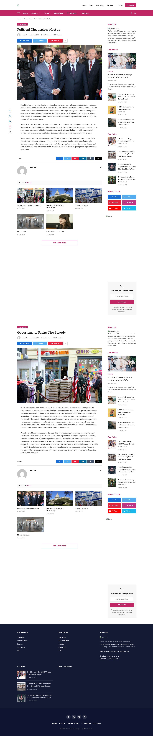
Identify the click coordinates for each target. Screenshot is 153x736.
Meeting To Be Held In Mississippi (55, 206)
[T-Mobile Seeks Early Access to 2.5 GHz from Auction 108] (112, 180)
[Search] (131, 13)
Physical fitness (23, 232)
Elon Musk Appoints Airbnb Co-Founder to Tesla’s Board (126, 96)
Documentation (22, 641)
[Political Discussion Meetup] (59, 72)
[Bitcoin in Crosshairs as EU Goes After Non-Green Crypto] (112, 122)
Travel (46, 13)
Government (22, 24)
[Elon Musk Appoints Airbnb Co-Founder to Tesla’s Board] (112, 97)
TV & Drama (71, 13)
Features (34, 13)
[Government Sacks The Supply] (30, 195)
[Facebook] (10, 110)
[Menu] (18, 13)
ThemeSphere (88, 729)
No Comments (47, 35)
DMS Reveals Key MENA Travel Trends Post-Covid (126, 141)
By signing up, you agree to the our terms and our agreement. (122, 310)
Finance (110, 71)
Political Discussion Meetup (28, 508)
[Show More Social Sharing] (65, 41)
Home (25, 13)
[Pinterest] (10, 126)
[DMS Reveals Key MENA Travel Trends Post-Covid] (112, 141)
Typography (59, 13)
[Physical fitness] (30, 221)
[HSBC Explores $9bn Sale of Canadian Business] (112, 110)
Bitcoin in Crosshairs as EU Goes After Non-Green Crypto (126, 122)
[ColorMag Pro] (18, 5)
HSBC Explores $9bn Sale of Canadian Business (126, 109)
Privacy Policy (127, 309)
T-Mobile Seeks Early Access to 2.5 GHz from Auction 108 (126, 179)
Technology (100, 5)
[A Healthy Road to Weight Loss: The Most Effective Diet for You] (112, 167)
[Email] (10, 132)
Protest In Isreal (81, 205)
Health (91, 5)
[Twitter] (10, 116)
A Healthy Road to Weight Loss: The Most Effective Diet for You (127, 166)
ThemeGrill (21, 637)
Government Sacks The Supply (29, 205)
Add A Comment (59, 243)
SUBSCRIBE (130, 5)
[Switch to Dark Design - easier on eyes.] (135, 13)
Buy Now (110, 5)
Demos (84, 5)
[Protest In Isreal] (88, 195)
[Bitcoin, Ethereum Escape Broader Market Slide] (122, 61)
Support (20, 644)
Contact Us (21, 647)
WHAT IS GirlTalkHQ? (55, 232)
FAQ (18, 651)
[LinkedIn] (10, 121)
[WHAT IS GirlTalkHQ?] (59, 221)
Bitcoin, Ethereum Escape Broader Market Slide (120, 76)
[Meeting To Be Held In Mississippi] (59, 195)
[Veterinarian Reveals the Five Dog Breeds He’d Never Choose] (112, 154)
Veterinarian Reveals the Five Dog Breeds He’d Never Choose (126, 154)
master (26, 35)
